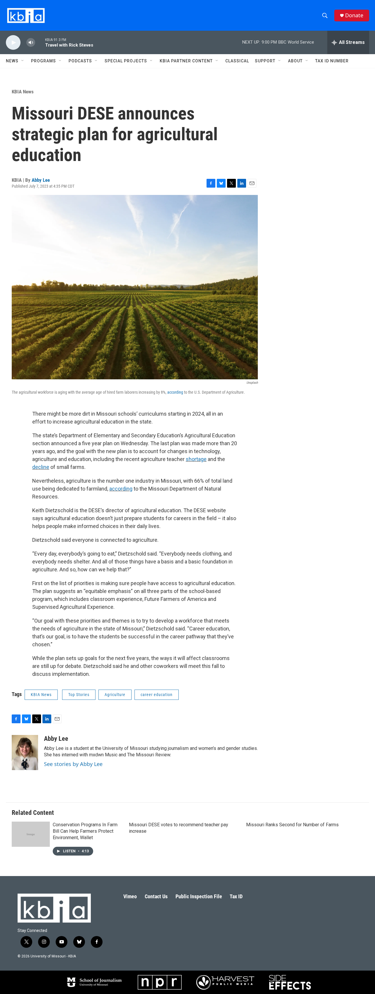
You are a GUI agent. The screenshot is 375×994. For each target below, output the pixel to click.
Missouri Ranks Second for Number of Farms (292, 824)
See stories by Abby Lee (73, 763)
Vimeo (130, 896)
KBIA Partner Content (186, 61)
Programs (43, 61)
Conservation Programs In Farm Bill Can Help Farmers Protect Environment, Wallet (85, 831)
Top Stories (78, 694)
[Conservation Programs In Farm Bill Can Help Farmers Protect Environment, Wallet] (31, 834)
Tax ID (236, 896)
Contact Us (156, 896)
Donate (354, 15)
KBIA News (23, 92)
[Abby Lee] (25, 752)
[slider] (40, 42)
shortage (196, 459)
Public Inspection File (198, 896)
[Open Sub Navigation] (23, 61)
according (175, 392)
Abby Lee (41, 180)
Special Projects (126, 61)
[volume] (31, 42)
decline (40, 467)
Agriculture (115, 694)
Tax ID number (332, 61)
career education (157, 694)
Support (265, 61)
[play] (13, 42)
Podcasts (80, 61)
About (295, 61)
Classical (237, 61)
